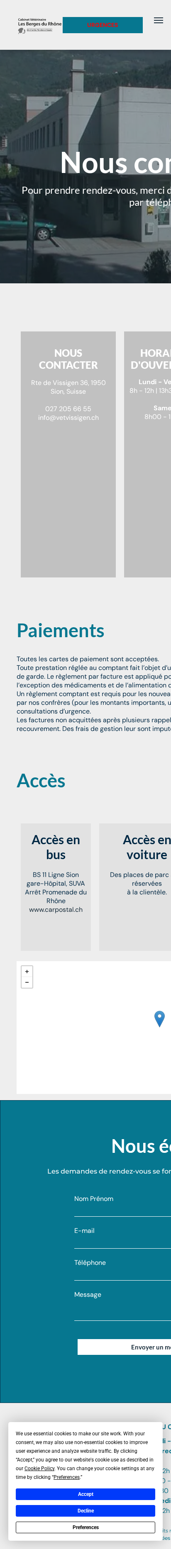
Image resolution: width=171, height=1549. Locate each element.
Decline (86, 1511)
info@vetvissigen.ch (68, 417)
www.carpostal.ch (56, 909)
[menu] (158, 20)
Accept (85, 1494)
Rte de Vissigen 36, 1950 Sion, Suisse (68, 387)
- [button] (27, 982)
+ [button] (27, 971)
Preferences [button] (67, 1477)
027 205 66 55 (68, 408)
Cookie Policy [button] (39, 1468)
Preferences (86, 1527)
